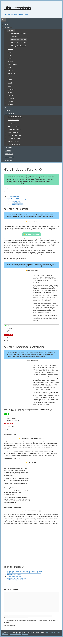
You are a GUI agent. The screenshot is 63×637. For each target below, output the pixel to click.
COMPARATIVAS (9, 114)
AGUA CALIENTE (9, 157)
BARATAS (7, 111)
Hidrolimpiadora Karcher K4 (18, 39)
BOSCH (10, 52)
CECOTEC (10, 49)
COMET (10, 80)
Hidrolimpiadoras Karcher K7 (18, 46)
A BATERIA (8, 151)
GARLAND (10, 95)
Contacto (25, 634)
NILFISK (10, 58)
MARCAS (7, 27)
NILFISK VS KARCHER (14, 144)
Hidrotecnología (17, 8)
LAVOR (9, 67)
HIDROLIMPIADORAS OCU (15, 117)
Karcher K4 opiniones (17, 203)
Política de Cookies (15, 634)
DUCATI (10, 83)
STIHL (9, 55)
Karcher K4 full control (14, 196)
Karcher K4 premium (13, 198)
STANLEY (10, 101)
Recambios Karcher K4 (18, 204)
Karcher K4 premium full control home (18, 200)
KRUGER (10, 76)
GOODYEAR (11, 89)
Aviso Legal (49, 632)
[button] (31, 192)
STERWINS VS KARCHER (14, 129)
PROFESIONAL (9, 154)
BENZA (9, 86)
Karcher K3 (14, 36)
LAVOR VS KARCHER (13, 126)
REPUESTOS (8, 160)
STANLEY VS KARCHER (14, 138)
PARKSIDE (10, 61)
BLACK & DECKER (12, 64)
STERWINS (11, 98)
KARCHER (10, 30)
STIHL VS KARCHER (13, 120)
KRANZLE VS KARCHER (14, 132)
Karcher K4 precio (16, 201)
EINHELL (10, 92)
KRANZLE (10, 70)
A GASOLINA (8, 148)
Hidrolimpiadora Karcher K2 (18, 33)
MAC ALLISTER (12, 73)
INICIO (6, 24)
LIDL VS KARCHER (13, 123)
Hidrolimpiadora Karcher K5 (18, 43)
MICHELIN (10, 104)
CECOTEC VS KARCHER (14, 135)
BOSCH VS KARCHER (13, 141)
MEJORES (7, 107)
